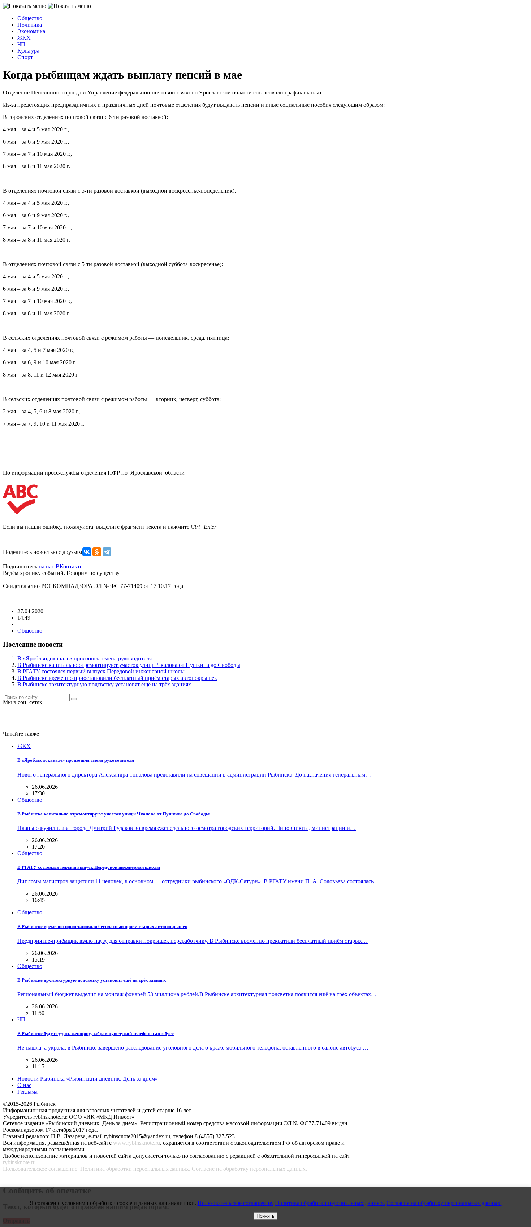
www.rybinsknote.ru (136, 1143)
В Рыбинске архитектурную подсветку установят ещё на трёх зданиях (104, 684)
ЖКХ (24, 38)
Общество (29, 18)
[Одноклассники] (96, 551)
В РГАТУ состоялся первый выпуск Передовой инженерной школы (101, 671)
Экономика (31, 31)
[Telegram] (107, 551)
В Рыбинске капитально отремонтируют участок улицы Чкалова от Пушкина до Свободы (128, 665)
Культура (28, 51)
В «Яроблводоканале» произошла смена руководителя (84, 658)
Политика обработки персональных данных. (135, 1169)
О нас (24, 1085)
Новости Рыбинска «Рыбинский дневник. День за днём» (87, 1079)
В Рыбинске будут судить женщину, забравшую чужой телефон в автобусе (95, 1033)
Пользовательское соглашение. (41, 1169)
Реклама (27, 1092)
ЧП (21, 44)
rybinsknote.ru (19, 1162)
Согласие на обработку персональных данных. (249, 1169)
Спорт (25, 57)
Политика (29, 25)
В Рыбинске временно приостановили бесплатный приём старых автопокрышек (117, 678)
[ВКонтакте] (86, 551)
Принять (265, 1216)
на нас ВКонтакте (60, 566)
